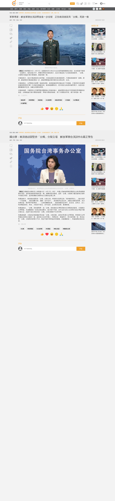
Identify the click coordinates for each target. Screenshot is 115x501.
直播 (20, 9)
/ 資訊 (13, 13)
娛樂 (53, 9)
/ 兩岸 (16, 13)
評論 (29, 9)
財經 (33, 9)
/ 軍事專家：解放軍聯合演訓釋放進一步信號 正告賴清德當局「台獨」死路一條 (39, 13)
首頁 (11, 9)
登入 (104, 3)
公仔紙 (58, 9)
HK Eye (64, 9)
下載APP (72, 3)
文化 (37, 9)
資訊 (24, 9)
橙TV (16, 9)
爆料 (96, 3)
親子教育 (43, 9)
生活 (48, 9)
